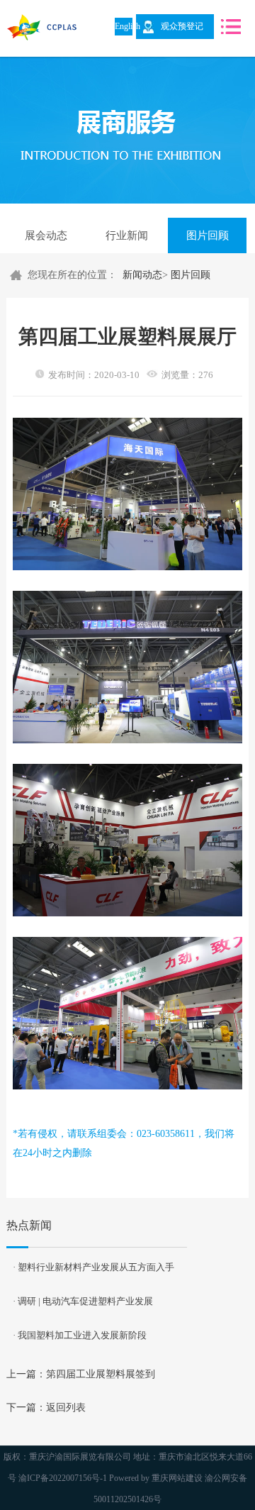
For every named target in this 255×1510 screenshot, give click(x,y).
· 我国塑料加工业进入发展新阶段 (80, 1335)
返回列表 (66, 1407)
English (123, 26)
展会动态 (46, 235)
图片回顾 (207, 235)
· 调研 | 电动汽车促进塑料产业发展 (83, 1301)
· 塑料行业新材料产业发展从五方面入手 (93, 1267)
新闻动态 (142, 275)
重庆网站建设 (177, 1478)
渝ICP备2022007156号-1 (62, 1478)
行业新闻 (127, 235)
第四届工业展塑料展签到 (100, 1374)
